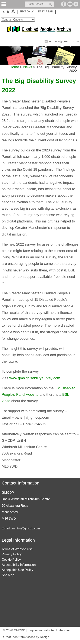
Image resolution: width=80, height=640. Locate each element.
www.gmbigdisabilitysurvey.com (34, 378)
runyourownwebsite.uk (43, 630)
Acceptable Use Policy (17, 570)
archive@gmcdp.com (64, 41)
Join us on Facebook (64, 4)
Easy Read (45, 11)
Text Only (26, 11)
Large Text (8, 11)
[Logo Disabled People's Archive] (40, 31)
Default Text (3, 11)
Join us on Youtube (70, 4)
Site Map (8, 575)
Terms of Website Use (17, 549)
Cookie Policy (11, 559)
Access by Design (37, 637)
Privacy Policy (12, 554)
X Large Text (13, 11)
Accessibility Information (19, 564)
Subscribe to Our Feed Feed (76, 4)
